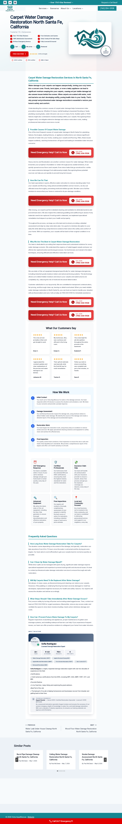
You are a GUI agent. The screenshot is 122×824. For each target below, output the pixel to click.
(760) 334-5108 (107, 8)
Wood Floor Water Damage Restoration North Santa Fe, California (80, 728)
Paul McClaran (23, 761)
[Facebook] (5, 2)
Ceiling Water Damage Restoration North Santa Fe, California (60, 757)
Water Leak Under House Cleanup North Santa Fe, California (41, 728)
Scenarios (54, 8)
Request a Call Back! (109, 2)
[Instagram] (15, 2)
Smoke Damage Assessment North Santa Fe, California (92, 757)
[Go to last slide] (16, 760)
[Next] (105, 760)
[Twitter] (10, 2)
